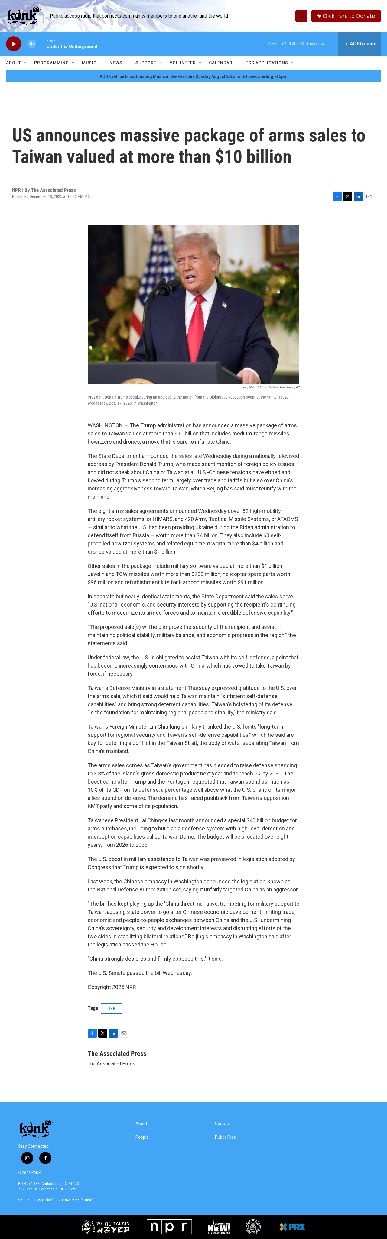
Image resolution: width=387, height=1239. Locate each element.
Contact (222, 1123)
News (115, 62)
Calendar (221, 62)
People (142, 1137)
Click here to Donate (349, 16)
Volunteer (183, 62)
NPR (111, 1008)
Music (89, 62)
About (13, 62)
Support (146, 62)
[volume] (32, 44)
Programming (51, 62)
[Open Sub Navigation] (25, 62)
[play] (13, 43)
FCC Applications (267, 62)
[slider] (41, 43)
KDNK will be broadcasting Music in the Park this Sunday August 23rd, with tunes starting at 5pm (194, 76)
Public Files (225, 1137)
